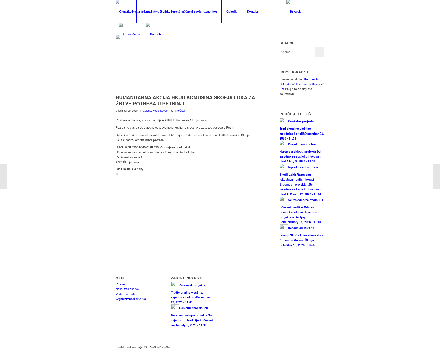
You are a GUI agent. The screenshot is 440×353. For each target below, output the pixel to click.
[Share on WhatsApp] (121, 174)
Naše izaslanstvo (127, 289)
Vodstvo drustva (126, 294)
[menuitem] (126, 11)
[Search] (273, 11)
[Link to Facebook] (117, 57)
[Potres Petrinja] (186, 63)
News (156, 110)
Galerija (147, 110)
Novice (164, 110)
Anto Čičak (179, 110)
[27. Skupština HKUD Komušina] (3, 176)
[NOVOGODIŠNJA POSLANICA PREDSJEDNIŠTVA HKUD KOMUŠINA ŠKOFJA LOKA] (436, 176)
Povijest (121, 284)
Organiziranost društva (131, 298)
